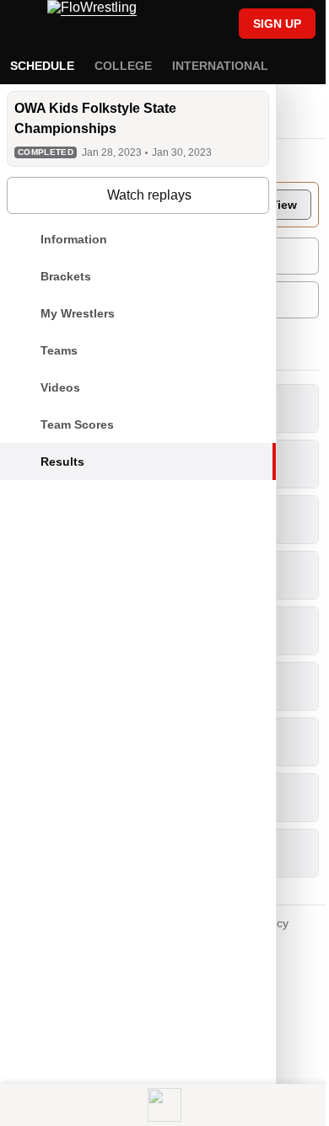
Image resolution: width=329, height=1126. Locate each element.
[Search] (217, 25)
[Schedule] (189, 25)
